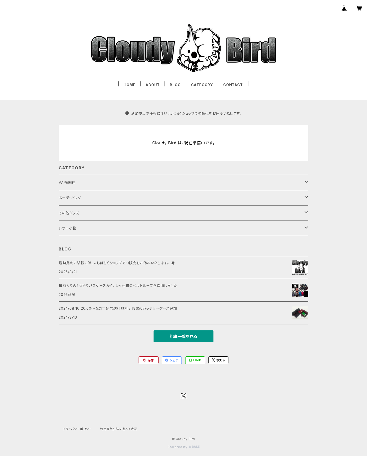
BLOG (175, 85)
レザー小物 (67, 228)
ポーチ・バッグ (70, 198)
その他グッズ (69, 213)
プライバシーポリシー (77, 429)
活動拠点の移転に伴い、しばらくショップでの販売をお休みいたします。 (186, 113)
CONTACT (233, 85)
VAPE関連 (67, 182)
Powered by (178, 447)
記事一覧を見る (183, 336)
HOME (129, 85)
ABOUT (153, 85)
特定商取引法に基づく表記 (119, 429)
